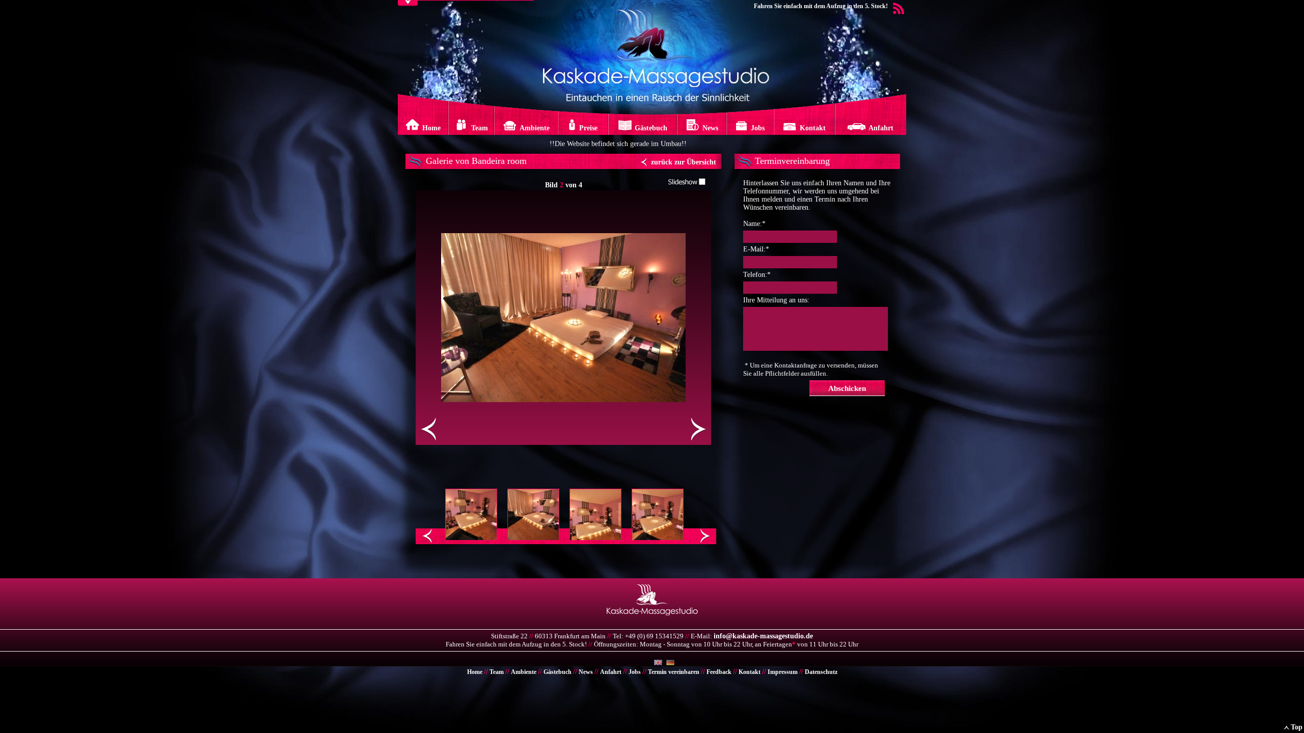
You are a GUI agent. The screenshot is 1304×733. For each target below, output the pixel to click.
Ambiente (523, 671)
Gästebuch (558, 671)
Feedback (719, 671)
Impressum (783, 671)
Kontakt (749, 671)
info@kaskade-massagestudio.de (763, 636)
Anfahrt (610, 671)
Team (497, 671)
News (586, 671)
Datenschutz (821, 671)
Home (474, 671)
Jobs (635, 671)
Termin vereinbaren (673, 671)
